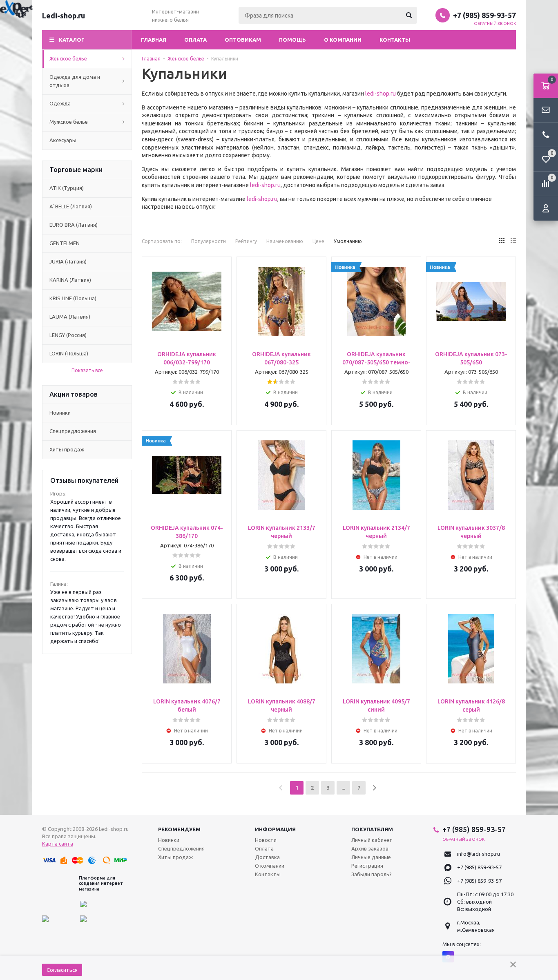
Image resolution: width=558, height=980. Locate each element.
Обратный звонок (495, 23)
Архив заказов (369, 848)
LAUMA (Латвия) (69, 316)
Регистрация (367, 865)
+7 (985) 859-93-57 (484, 15)
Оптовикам (243, 39)
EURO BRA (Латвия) (73, 225)
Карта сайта (57, 843)
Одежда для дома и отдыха (74, 81)
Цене (318, 241)
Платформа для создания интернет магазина (101, 883)
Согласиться (62, 970)
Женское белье (68, 58)
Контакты (394, 39)
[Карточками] (501, 240)
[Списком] (513, 240)
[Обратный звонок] (545, 135)
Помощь (292, 39)
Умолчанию (348, 241)
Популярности (208, 241)
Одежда (60, 103)
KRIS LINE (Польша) (72, 298)
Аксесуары (62, 140)
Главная (153, 39)
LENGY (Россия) (68, 335)
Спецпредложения (72, 431)
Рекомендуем (179, 829)
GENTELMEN (64, 243)
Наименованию (284, 241)
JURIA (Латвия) (68, 261)
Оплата (195, 39)
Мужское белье (68, 122)
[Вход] (545, 208)
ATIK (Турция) (66, 188)
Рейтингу (246, 241)
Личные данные (371, 857)
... (343, 787)
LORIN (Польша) (68, 353)
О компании (343, 39)
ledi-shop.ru (380, 93)
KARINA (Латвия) (70, 280)
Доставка (267, 857)
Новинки (60, 412)
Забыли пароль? (371, 874)
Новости (266, 840)
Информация (275, 829)
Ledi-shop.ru (63, 15)
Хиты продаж (66, 449)
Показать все (87, 370)
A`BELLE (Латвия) (70, 206)
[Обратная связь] (545, 110)
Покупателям (372, 829)
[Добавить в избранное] (222, 278)
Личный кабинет (372, 840)
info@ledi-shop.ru (478, 854)
